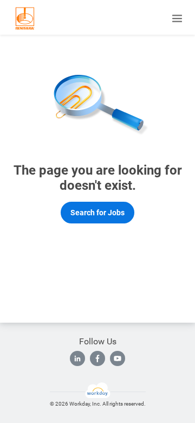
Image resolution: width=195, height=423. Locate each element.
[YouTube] (117, 358)
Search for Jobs (97, 212)
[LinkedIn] (77, 358)
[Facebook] (97, 358)
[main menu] (177, 18)
